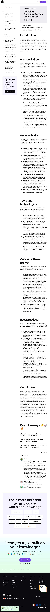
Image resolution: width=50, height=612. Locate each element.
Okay (17, 608)
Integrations (5, 582)
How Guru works (6, 580)
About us (31, 580)
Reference (8, 570)
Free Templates (33, 588)
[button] (48, 1)
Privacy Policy (11, 609)
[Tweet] (29, 20)
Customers (14, 580)
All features (5, 584)
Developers (14, 584)
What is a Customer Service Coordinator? (22, 570)
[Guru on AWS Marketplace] (43, 588)
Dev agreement (15, 606)
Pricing (4, 579)
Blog (13, 587)
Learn (13, 579)
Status (22, 580)
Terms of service (7, 606)
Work (12, 570)
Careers (31, 579)
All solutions (5, 585)
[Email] (25, 20)
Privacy (22, 606)
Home (4, 570)
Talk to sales (42, 1)
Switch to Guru (32, 586)
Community (14, 585)
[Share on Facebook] (31, 20)
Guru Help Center (24, 579)
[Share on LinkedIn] (27, 20)
